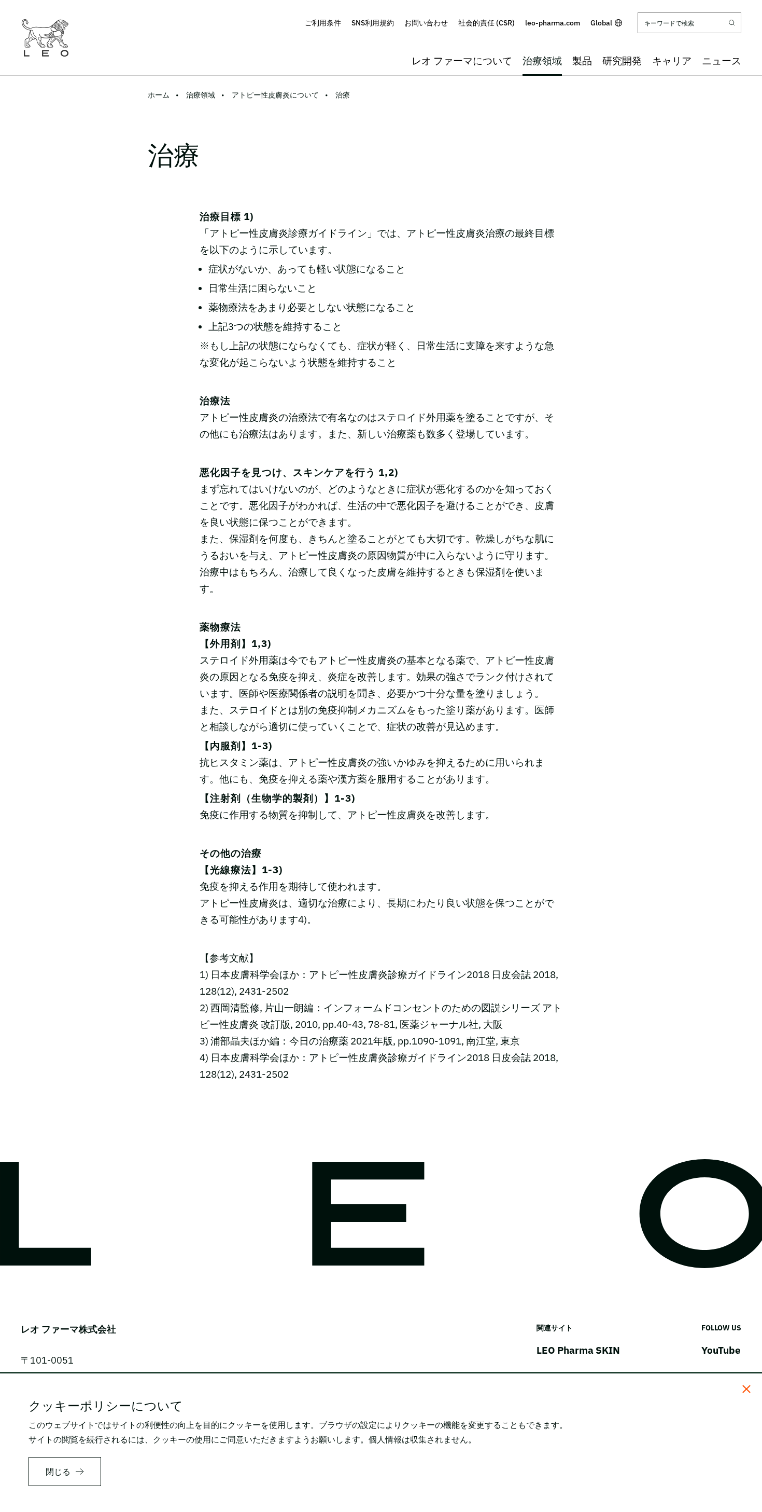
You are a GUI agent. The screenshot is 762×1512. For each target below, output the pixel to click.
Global (601, 23)
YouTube (721, 1350)
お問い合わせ (426, 23)
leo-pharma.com (552, 23)
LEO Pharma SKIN (578, 1350)
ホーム (159, 95)
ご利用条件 (323, 23)
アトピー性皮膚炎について (275, 95)
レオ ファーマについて (462, 60)
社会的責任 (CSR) (486, 23)
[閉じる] (746, 1389)
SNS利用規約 (372, 23)
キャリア (672, 60)
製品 (582, 60)
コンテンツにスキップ (381, 7)
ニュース (721, 60)
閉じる (58, 1471)
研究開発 (622, 60)
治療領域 (542, 60)
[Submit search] (732, 22)
